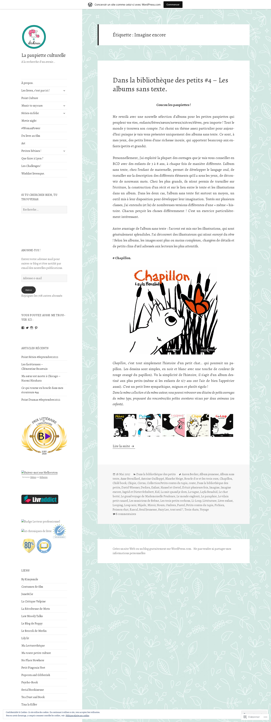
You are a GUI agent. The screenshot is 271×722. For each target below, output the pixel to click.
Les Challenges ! (31, 166)
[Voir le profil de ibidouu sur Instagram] (31, 327)
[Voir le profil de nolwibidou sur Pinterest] (36, 327)
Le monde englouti (188, 496)
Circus (142, 483)
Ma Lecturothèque (33, 646)
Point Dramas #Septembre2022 (40, 400)
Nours (161, 505)
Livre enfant (225, 501)
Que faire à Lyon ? (32, 158)
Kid (157, 492)
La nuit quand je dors (174, 492)
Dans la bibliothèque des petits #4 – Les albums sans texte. (170, 84)
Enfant (155, 488)
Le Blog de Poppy (31, 624)
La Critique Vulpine (33, 601)
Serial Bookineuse (32, 690)
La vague (193, 492)
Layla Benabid (209, 492)
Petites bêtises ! (31, 151)
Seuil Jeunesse (148, 510)
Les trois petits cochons (175, 501)
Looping (118, 505)
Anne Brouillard (130, 479)
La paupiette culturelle (43, 55)
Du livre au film (30, 136)
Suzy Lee (163, 510)
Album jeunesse (209, 474)
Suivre (28, 290)
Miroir (151, 505)
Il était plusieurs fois (195, 488)
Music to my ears (32, 106)
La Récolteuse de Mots (35, 609)
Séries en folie (30, 113)
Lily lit (25, 638)
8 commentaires (126, 514)
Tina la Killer (29, 704)
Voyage (204, 510)
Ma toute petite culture (36, 653)
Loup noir (130, 505)
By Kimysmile (29, 579)
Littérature (210, 501)
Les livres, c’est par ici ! (35, 91)
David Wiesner (130, 488)
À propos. (27, 83)
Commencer (173, 4)
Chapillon (226, 479)
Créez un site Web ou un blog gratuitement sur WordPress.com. (152, 549)
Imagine (214, 488)
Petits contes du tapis (199, 505)
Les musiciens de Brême (144, 501)
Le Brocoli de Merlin (33, 631)
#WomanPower (30, 128)
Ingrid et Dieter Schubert (138, 492)
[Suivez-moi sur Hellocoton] (39, 472)
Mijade (142, 505)
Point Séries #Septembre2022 (39, 357)
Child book (119, 483)
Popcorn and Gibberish (35, 675)
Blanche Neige (174, 479)
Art (23, 143)
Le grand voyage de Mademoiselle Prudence (148, 496)
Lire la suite (122, 446)
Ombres (171, 505)
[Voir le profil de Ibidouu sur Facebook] (22, 327)
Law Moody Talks (32, 616)
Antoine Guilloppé (152, 479)
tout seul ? (176, 510)
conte (192, 483)
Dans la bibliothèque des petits (156, 474)
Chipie (132, 483)
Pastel (181, 505)
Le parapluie (209, 496)
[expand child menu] (64, 90)
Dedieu (145, 488)
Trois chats (192, 510)
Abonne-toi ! (31, 250)
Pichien (219, 505)
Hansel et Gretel (171, 488)
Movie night (29, 121)
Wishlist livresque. (33, 174)
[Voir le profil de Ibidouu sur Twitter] (27, 327)
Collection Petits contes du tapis (167, 483)
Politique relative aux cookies (77, 715)
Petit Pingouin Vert (33, 668)
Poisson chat (120, 510)
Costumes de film (32, 587)
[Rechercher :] (44, 210)
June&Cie (27, 594)
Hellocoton (44, 477)
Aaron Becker (190, 474)
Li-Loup (196, 501)
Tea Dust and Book (33, 697)
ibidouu (33, 477)
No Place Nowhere (32, 660)
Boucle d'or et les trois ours (201, 479)
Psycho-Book (29, 682)
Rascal (134, 510)
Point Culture (29, 98)
